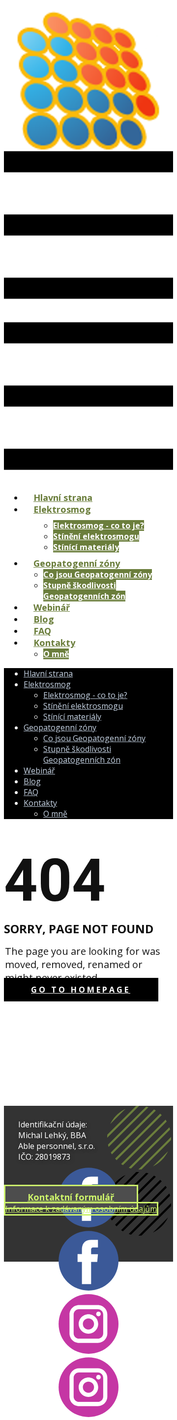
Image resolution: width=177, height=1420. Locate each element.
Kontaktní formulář (71, 1197)
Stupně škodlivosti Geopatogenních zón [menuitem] (84, 590)
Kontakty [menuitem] (54, 642)
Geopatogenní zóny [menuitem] (76, 563)
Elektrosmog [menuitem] (62, 509)
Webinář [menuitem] (51, 607)
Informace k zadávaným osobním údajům (81, 1208)
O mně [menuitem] (56, 653)
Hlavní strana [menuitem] (62, 497)
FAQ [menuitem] (42, 631)
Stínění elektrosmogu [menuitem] (96, 536)
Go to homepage (80, 989)
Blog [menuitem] (43, 619)
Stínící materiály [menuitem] (86, 547)
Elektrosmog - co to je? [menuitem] (98, 525)
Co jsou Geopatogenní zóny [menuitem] (97, 574)
